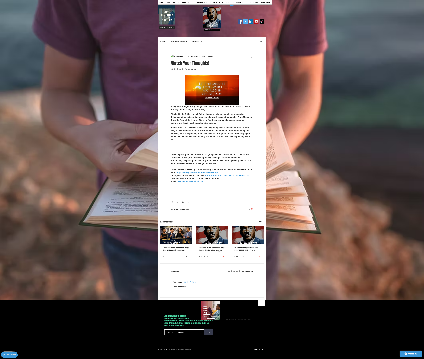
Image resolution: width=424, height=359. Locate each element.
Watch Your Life (197, 41)
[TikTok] (262, 21)
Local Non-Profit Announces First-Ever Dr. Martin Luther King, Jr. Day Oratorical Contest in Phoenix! (212, 249)
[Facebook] (240, 21)
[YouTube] (256, 21)
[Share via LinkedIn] (183, 202)
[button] (212, 30)
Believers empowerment (179, 41)
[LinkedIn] (251, 21)
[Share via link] (188, 202)
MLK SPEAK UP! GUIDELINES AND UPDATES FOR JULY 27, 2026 (246, 249)
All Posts (163, 41)
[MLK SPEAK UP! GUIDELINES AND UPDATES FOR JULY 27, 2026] (248, 235)
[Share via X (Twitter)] (178, 202)
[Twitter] (245, 21)
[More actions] (251, 56)
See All (261, 221)
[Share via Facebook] (172, 202)
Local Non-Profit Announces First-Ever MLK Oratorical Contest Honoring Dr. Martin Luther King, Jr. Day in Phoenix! (176, 249)
